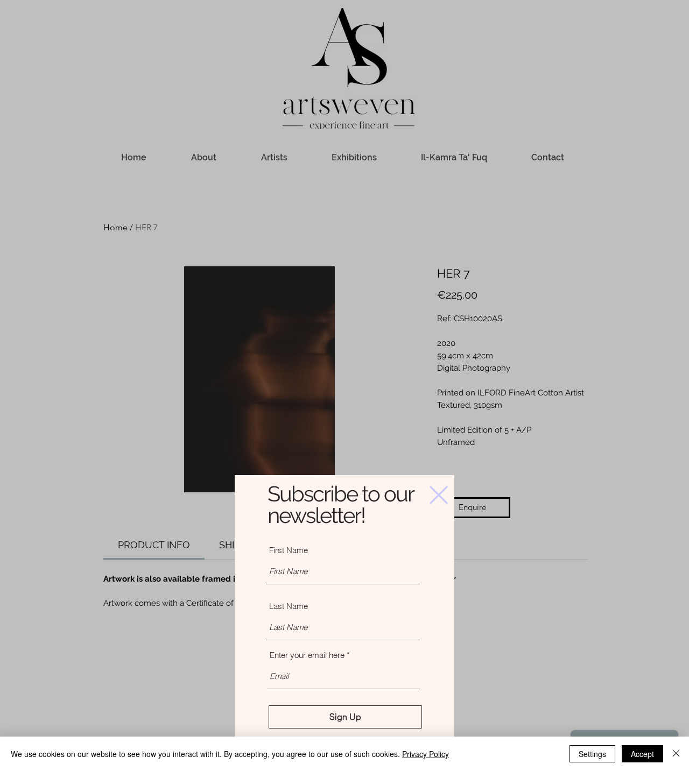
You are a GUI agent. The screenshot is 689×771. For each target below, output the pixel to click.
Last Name (288, 606)
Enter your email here (307, 655)
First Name (288, 550)
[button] (439, 495)
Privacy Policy (425, 753)
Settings (592, 753)
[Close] (676, 753)
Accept (642, 753)
